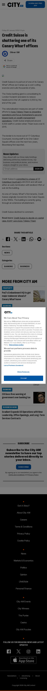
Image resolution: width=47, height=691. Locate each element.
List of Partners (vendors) (13, 365)
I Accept (23, 378)
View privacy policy (16, 345)
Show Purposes (23, 372)
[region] (23, 345)
